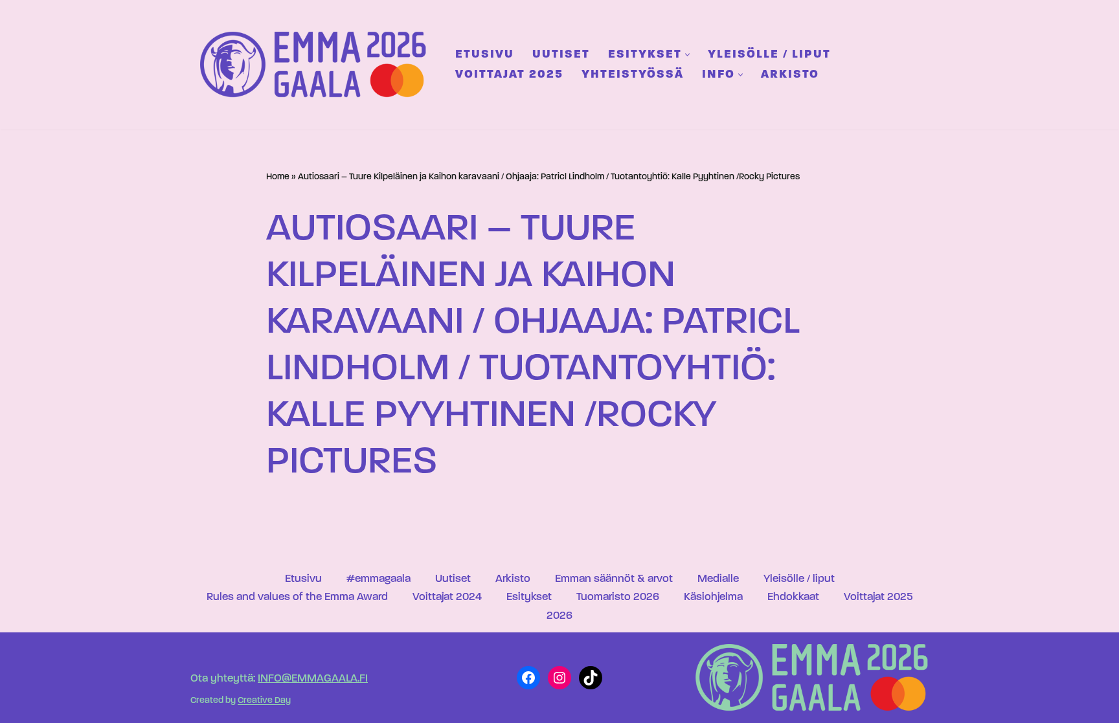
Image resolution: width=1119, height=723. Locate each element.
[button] (687, 54)
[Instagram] (559, 677)
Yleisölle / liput (769, 55)
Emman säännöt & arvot (614, 578)
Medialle (718, 578)
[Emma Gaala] (316, 64)
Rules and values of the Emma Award (297, 597)
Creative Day (264, 701)
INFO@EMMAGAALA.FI (313, 678)
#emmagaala (378, 578)
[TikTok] (590, 677)
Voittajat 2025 (509, 75)
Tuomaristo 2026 (617, 597)
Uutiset (561, 55)
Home (277, 177)
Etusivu (484, 55)
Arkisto (790, 75)
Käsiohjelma (713, 597)
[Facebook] (528, 677)
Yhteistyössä (633, 75)
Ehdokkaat (793, 597)
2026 (559, 615)
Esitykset (529, 597)
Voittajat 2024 (447, 597)
